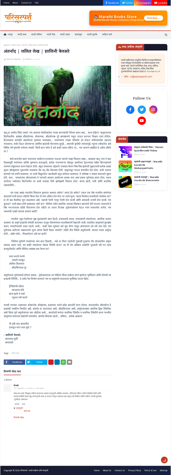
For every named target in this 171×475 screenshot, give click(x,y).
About (15, 3)
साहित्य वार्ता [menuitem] (107, 35)
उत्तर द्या (17, 404)
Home (6, 3)
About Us (107, 470)
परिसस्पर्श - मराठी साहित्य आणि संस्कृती (34, 470)
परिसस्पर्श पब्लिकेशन (13, 59)
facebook (113, 3)
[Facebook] (130, 109)
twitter (129, 3)
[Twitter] (142, 109)
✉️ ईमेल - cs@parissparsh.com (136, 76)
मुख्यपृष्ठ (6, 45)
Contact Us (26, 3)
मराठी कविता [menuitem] (36, 35)
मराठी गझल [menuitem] (65, 35)
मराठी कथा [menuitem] (22, 35)
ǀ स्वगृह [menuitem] (9, 35)
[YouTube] (142, 121)
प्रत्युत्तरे (19, 408)
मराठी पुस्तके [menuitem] (92, 35)
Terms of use (150, 470)
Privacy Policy (134, 470)
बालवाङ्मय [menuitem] (78, 35)
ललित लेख (15, 45)
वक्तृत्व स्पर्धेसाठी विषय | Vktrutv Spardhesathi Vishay (148, 149)
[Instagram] (153, 109)
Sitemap (163, 470)
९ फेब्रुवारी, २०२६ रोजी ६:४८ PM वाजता (30, 388)
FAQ (37, 3)
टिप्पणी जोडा (19, 417)
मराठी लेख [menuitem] (51, 35)
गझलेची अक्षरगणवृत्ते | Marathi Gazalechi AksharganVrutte (148, 165)
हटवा (23, 404)
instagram (145, 3)
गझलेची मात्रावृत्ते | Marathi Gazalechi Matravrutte (146, 179)
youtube (162, 3)
